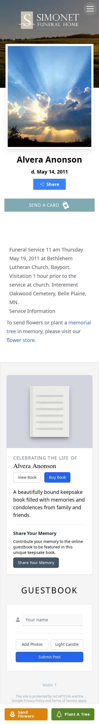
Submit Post (49, 656)
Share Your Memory (36, 562)
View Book (27, 477)
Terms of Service (64, 700)
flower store (21, 340)
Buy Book (57, 477)
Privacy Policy (34, 700)
